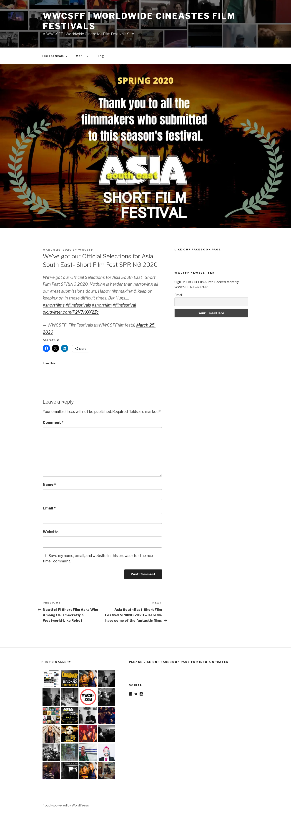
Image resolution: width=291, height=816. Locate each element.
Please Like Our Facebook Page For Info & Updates (178, 662)
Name (49, 484)
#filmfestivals (78, 305)
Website (50, 532)
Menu (80, 56)
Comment (53, 422)
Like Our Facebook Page (197, 249)
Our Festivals (53, 56)
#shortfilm (102, 305)
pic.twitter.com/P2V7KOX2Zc (71, 312)
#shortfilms (54, 305)
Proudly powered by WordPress (65, 805)
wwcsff (85, 249)
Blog (100, 56)
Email (49, 508)
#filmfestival (124, 305)
